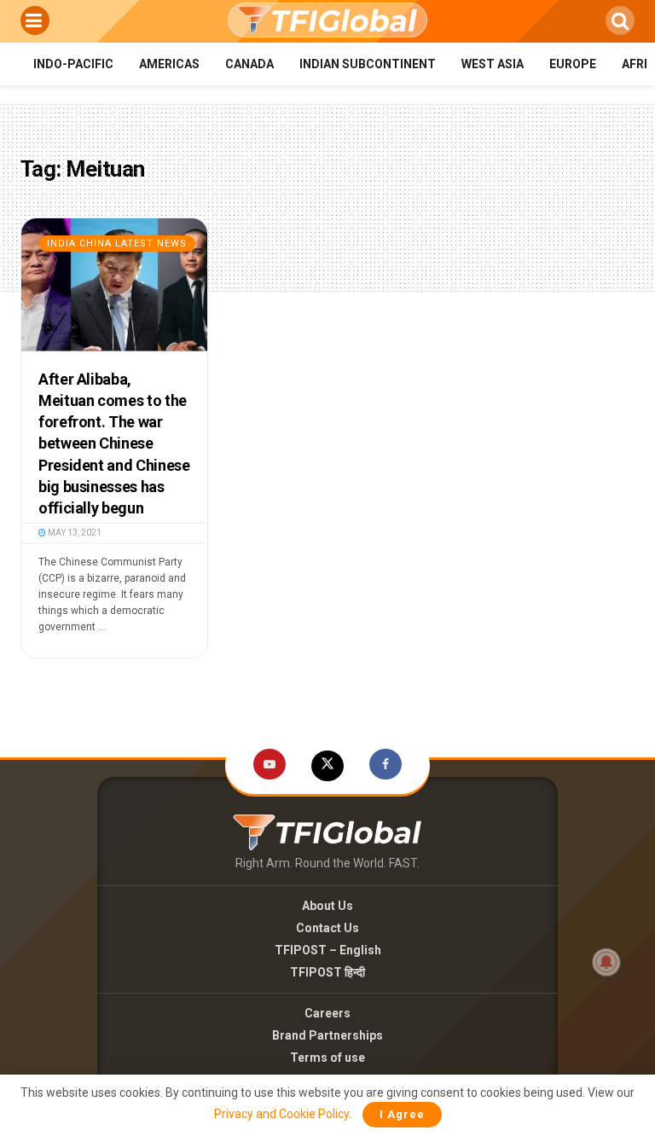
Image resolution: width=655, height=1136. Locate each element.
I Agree (402, 1114)
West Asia (492, 64)
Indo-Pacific (73, 64)
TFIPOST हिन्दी (327, 972)
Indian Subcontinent (367, 64)
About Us (327, 906)
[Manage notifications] (606, 962)
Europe (572, 64)
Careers (327, 1013)
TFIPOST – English (328, 950)
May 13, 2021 (73, 532)
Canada (249, 64)
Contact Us (327, 928)
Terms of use (327, 1057)
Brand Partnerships (327, 1035)
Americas (169, 64)
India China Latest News (117, 243)
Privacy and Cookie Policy (281, 1114)
